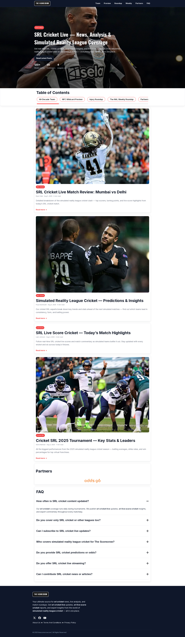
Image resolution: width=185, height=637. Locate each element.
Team (97, 3)
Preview (107, 3)
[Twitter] (34, 618)
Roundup (118, 3)
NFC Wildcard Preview (72, 99)
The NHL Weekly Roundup (122, 99)
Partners (139, 3)
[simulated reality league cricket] (92, 481)
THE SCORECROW (42, 3)
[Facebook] (40, 618)
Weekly (129, 3)
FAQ (148, 3)
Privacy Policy (70, 622)
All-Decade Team (47, 99)
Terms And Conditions (52, 622)
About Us (36, 622)
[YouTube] (45, 618)
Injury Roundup (96, 99)
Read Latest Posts (44, 58)
